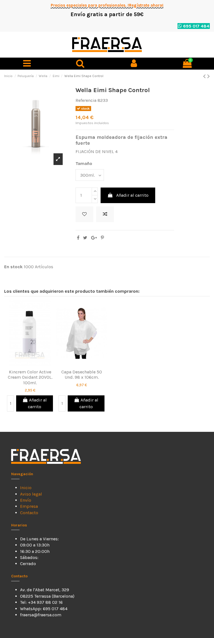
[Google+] (94, 237)
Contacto (29, 512)
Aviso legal (31, 494)
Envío (25, 500)
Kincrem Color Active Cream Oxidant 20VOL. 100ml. (30, 377)
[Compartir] (78, 237)
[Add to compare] (105, 214)
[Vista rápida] (30, 368)
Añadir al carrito (132, 195)
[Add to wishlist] (84, 214)
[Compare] (34, 359)
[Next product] (208, 76)
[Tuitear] (85, 237)
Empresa (29, 506)
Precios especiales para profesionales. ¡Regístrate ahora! (107, 5)
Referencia (86, 100)
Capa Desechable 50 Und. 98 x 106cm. (81, 374)
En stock (13, 266)
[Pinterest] (102, 237)
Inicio (25, 487)
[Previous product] (205, 76)
